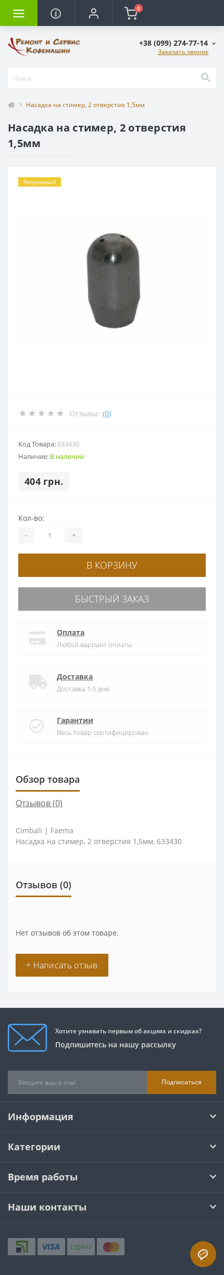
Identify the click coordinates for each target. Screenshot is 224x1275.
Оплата (70, 632)
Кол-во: (31, 518)
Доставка (75, 676)
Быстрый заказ (112, 599)
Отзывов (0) (39, 803)
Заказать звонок (183, 51)
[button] (93, 13)
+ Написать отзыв (62, 965)
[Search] (205, 78)
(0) (107, 413)
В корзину (112, 565)
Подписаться (181, 1081)
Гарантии (75, 720)
